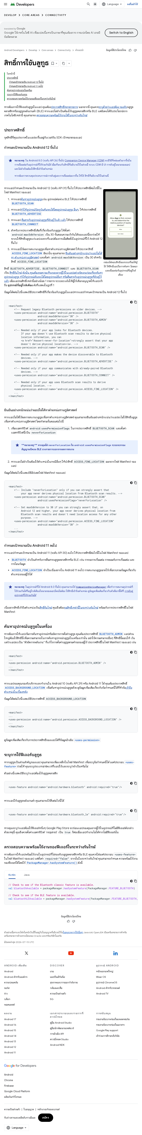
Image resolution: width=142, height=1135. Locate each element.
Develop (10, 15)
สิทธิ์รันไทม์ (16, 273)
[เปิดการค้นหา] (88, 4)
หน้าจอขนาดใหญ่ (104, 971)
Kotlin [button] (12, 874)
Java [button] (27, 874)
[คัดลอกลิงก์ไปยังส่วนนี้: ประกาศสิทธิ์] (28, 130)
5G (52, 999)
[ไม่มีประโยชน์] (135, 50)
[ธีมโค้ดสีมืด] (131, 302)
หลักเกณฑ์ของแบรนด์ (48, 1109)
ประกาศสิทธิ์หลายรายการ (64, 107)
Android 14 (10, 1035)
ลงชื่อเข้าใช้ (132, 4)
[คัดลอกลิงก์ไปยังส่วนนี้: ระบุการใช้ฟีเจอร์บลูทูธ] (45, 755)
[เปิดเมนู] (5, 4)
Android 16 (10, 1024)
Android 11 (10, 1052)
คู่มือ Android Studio (61, 1022)
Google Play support (107, 1030)
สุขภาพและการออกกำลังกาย (64, 982)
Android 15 (10, 1030)
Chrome (8, 1080)
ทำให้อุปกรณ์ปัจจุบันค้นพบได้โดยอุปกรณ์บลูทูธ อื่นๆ (49, 209)
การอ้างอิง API (57, 1033)
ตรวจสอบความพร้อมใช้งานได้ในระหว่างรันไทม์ (62, 115)
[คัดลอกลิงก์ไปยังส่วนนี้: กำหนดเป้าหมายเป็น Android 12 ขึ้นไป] (61, 148)
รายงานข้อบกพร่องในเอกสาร (110, 1024)
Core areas (31, 15)
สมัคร (45, 1117)
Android (8, 971)
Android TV (102, 993)
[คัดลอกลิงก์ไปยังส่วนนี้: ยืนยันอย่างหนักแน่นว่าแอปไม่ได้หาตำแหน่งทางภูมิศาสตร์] (80, 410)
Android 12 (10, 1047)
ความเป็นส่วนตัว (58, 993)
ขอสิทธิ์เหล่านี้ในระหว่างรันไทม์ (81, 607)
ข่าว (6, 993)
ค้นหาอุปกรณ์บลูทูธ (31, 199)
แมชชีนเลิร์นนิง (57, 976)
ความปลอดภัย (11, 982)
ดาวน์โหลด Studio (59, 1039)
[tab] (12, 875)
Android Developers (14, 50)
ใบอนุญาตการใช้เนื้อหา (73, 932)
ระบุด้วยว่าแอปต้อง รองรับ (113, 107)
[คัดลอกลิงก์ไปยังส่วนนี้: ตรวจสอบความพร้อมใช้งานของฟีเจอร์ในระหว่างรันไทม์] (99, 847)
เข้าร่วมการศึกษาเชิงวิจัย (107, 1035)
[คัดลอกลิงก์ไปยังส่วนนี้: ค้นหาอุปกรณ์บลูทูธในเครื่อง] (55, 627)
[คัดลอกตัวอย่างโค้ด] (136, 302)
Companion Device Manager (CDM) (84, 160)
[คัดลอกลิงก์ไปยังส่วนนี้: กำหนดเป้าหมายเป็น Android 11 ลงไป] (60, 546)
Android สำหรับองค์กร (15, 976)
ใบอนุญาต (29, 1109)
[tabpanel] (71, 892)
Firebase (9, 1085)
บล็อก (7, 999)
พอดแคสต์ (9, 1004)
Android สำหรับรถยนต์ (108, 988)
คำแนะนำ (79, 50)
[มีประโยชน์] (130, 50)
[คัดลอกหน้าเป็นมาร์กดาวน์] (64, 63)
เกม (52, 971)
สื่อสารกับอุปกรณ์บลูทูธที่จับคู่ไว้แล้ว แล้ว (43, 220)
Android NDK (57, 1044)
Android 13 (10, 1041)
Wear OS (101, 976)
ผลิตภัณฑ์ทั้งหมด (12, 1096)
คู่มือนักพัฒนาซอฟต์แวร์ (62, 1028)
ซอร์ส (7, 988)
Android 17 (10, 1019)
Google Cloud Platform (17, 1091)
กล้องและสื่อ (56, 988)
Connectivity (55, 15)
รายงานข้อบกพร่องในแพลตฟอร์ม (113, 1019)
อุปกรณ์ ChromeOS (106, 982)
